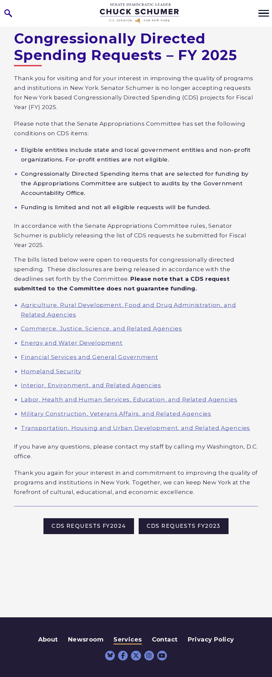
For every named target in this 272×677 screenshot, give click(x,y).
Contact (165, 639)
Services (127, 639)
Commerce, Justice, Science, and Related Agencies (101, 328)
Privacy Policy (211, 639)
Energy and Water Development (72, 342)
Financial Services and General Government (89, 356)
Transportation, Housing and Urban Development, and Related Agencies (135, 427)
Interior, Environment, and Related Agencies (91, 385)
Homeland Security (51, 371)
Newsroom (85, 639)
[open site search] (8, 13)
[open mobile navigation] (263, 13)
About (48, 639)
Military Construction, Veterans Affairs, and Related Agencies (116, 413)
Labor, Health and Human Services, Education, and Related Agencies (129, 399)
